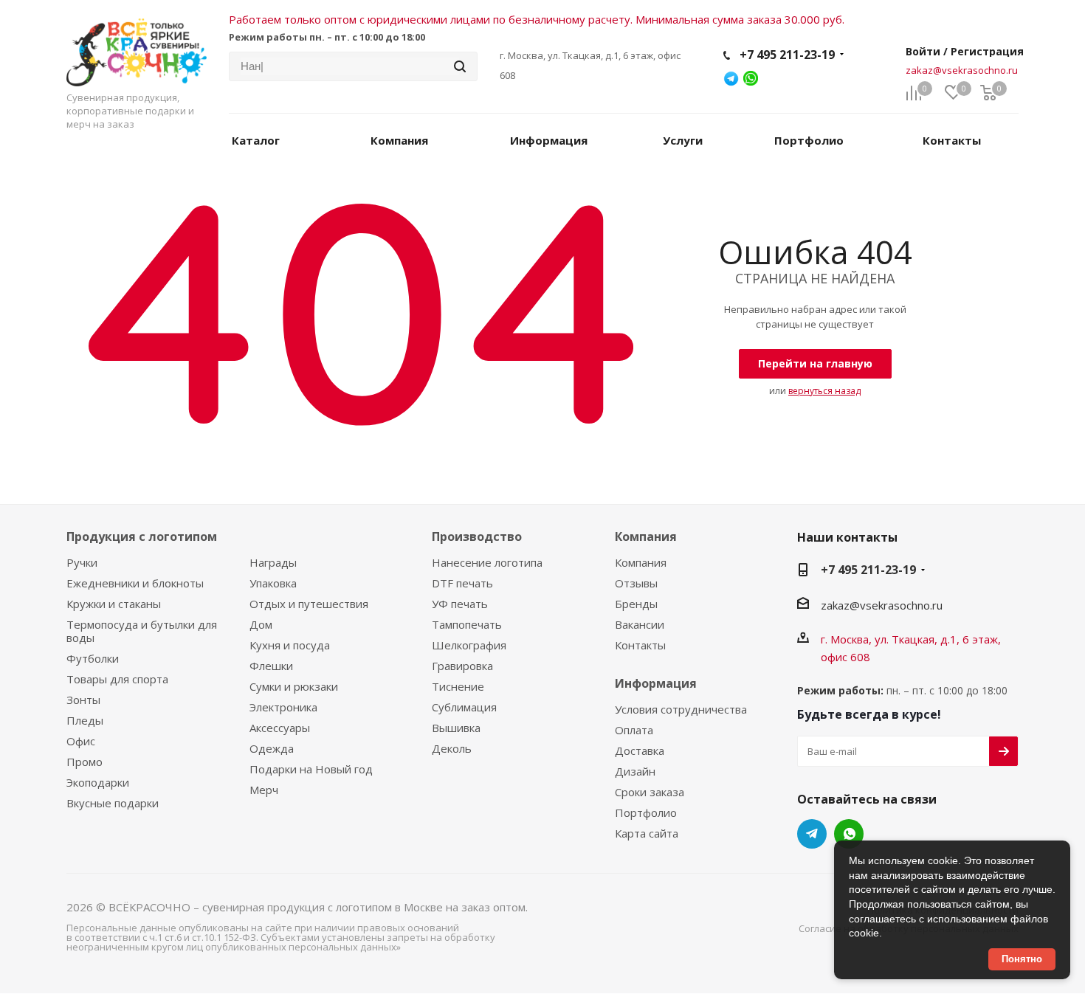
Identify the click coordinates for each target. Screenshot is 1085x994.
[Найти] (460, 66)
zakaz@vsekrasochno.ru (962, 70)
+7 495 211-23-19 (787, 54)
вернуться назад (824, 390)
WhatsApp (849, 834)
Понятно (1022, 958)
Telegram (812, 834)
